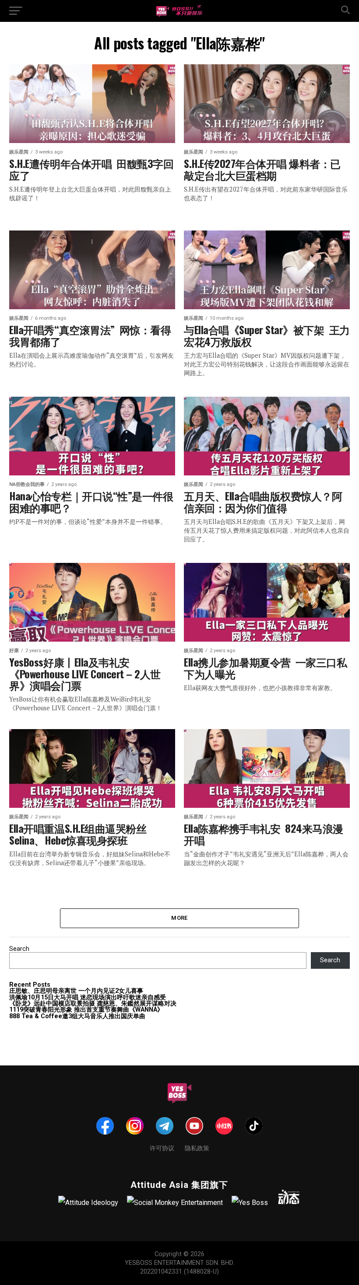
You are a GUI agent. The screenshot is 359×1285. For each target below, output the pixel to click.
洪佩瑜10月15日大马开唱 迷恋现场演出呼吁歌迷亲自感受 (87, 997)
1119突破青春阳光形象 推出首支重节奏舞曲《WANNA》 (86, 1009)
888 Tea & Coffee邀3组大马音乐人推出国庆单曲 (77, 1016)
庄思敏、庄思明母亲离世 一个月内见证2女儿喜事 (76, 991)
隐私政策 (197, 1147)
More (179, 918)
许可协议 (162, 1147)
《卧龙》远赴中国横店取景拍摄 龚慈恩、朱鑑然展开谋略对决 (92, 1003)
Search (19, 949)
